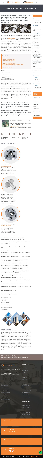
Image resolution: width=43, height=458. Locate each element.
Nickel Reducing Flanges (6, 225)
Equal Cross (25, 370)
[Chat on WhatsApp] (40, 452)
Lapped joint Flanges (37, 59)
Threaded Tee (26, 387)
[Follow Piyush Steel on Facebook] (10, 451)
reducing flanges (11, 38)
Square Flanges (36, 38)
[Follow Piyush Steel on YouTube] (13, 451)
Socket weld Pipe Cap (27, 409)
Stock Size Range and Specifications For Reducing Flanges (12, 64)
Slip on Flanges (5, 385)
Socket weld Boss (26, 414)
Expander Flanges (37, 60)
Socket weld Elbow (26, 403)
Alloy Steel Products (36, 105)
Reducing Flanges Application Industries (9, 65)
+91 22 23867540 (12, 431)
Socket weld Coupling (27, 407)
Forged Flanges (36, 32)
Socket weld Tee (26, 405)
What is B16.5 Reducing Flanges (7, 57)
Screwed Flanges (37, 47)
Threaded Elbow (26, 385)
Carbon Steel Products (36, 101)
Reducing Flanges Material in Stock (8, 59)
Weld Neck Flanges (5, 390)
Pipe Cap (25, 375)
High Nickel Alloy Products (37, 112)
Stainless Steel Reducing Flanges (9, 60)
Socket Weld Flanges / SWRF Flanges (37, 49)
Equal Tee (25, 368)
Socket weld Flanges (6, 392)
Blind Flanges (4, 387)
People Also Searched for (7, 67)
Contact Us (36, 357)
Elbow (24, 365)
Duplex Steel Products (36, 109)
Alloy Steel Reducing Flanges (8, 61)
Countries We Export (6, 399)
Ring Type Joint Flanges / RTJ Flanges (36, 52)
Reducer (24, 372)
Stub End (25, 377)
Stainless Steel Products (36, 98)
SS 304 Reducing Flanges (6, 166)
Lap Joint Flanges (5, 394)
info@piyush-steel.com (28, 2)
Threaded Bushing (26, 392)
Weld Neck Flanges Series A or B (37, 63)
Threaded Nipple (26, 397)
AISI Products (37, 115)
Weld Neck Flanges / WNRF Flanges (37, 55)
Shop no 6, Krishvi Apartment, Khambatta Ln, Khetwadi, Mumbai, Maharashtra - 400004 (25, 421)
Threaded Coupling (27, 390)
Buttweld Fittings (38, 18)
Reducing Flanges (37, 33)
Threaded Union (26, 394)
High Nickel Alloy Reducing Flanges (9, 63)
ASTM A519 (25, 379)
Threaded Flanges (37, 57)
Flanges (36, 25)
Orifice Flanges (36, 45)
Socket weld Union (26, 412)
